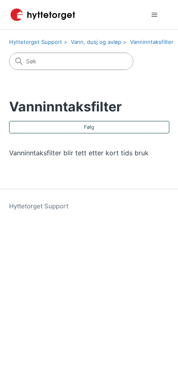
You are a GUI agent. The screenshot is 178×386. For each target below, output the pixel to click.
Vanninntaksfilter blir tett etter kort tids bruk (79, 153)
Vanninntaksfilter (151, 42)
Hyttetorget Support (35, 42)
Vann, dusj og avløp (96, 42)
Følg (89, 127)
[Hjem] (43, 14)
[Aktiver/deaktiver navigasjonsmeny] (154, 15)
